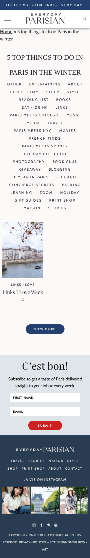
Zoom (46, 192)
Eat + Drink (35, 107)
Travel (56, 123)
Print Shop (62, 200)
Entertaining (45, 84)
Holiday (70, 192)
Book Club (64, 161)
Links (62, 107)
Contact (73, 468)
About (75, 84)
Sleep (53, 92)
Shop (13, 468)
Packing (71, 185)
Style (73, 92)
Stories (57, 208)
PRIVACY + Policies (32, 542)
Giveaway (30, 169)
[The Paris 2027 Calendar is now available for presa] (45, 500)
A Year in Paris (31, 177)
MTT (45, 549)
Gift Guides (28, 200)
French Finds (45, 138)
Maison (32, 208)
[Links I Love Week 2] (22, 276)
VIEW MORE (45, 329)
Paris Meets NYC (33, 130)
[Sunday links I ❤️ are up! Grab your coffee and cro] (74, 500)
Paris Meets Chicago (34, 115)
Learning (21, 192)
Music (73, 115)
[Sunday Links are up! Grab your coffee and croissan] (16, 500)
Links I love (22, 284)
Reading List (34, 99)
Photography (29, 161)
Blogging (60, 169)
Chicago (66, 177)
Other (14, 84)
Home (6, 31)
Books (63, 99)
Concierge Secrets (31, 185)
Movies (67, 130)
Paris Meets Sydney (45, 146)
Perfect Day (24, 92)
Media (33, 123)
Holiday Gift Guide (45, 154)
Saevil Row (76, 542)
